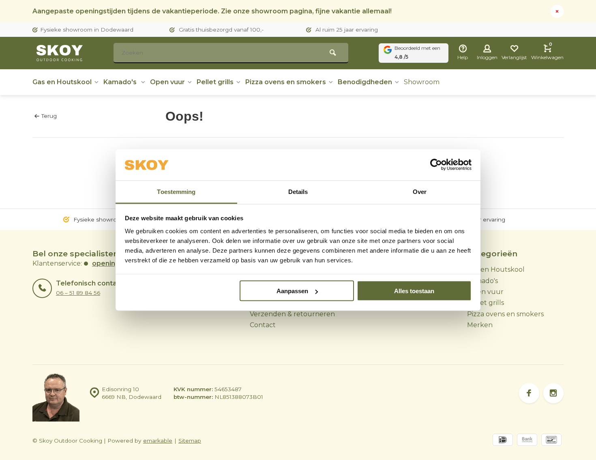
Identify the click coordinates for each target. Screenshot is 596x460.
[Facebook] (529, 393)
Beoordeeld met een (417, 52)
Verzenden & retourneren (292, 314)
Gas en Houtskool (62, 82)
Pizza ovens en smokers (285, 82)
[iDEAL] (503, 441)
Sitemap (189, 440)
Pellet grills (215, 82)
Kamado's (120, 82)
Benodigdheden (365, 82)
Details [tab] (298, 191)
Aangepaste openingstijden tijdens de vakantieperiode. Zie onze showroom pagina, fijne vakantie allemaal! (212, 11)
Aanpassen (292, 291)
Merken (480, 325)
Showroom (421, 82)
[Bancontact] (551, 441)
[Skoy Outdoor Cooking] (60, 53)
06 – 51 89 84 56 (78, 293)
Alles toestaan (414, 291)
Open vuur (167, 82)
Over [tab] (420, 191)
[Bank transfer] (527, 441)
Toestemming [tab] (176, 191)
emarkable (157, 440)
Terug (49, 116)
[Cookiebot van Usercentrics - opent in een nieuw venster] (436, 165)
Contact (263, 325)
